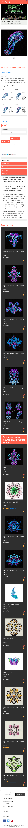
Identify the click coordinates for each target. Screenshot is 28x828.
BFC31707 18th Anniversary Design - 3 (13, 639)
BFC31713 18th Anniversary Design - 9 (13, 708)
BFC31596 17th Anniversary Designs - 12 (13, 286)
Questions (5, 170)
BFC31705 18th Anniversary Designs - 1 (13, 776)
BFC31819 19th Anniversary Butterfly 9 (11, 605)
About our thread (8, 799)
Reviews (4, 173)
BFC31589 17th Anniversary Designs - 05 (13, 354)
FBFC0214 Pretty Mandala (11, 502)
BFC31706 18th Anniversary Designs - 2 (13, 742)
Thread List (4, 121)
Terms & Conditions (8, 809)
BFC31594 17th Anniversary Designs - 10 (13, 537)
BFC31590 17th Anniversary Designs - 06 (13, 252)
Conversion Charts (8, 801)
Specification (5, 163)
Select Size (5, 129)
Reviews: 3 (12, 508)
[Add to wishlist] (24, 258)
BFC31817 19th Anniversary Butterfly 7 (11, 673)
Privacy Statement (8, 806)
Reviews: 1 (12, 782)
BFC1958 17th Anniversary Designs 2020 (13, 422)
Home (3, 21)
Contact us (6, 814)
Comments (5, 167)
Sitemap (5, 811)
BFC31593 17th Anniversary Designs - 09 (13, 571)
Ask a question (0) (6, 72)
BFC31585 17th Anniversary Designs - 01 (13, 320)
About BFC (6, 804)
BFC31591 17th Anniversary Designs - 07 (13, 388)
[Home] (14, 9)
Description (5, 160)
